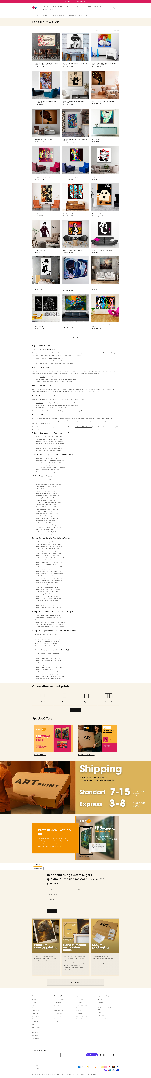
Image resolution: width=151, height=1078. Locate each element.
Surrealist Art (57, 1005)
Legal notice (83, 1074)
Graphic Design (80, 1002)
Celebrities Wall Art (41, 405)
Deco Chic (100, 1012)
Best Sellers (35, 1035)
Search (34, 999)
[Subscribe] (58, 1055)
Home (37, 15)
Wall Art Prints (36, 1027)
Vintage (100, 1005)
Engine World (101, 1015)
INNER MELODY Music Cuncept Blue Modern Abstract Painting (75, 287)
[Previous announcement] (33, 1)
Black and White (102, 1018)
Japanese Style (80, 1019)
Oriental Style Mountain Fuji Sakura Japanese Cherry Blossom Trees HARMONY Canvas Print (46, 64)
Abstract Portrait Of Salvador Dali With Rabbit (73, 250)
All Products (35, 1038)
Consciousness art (80, 999)
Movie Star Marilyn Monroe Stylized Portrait (102, 250)
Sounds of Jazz (66, 325)
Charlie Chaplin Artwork (39, 250)
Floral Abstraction (80, 1008)
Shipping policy (76, 1074)
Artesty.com (38, 1074)
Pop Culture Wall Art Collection (83, 427)
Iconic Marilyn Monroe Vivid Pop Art (71, 177)
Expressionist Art (58, 1010)
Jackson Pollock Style (81, 1005)
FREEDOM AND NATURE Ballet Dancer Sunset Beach (104, 287)
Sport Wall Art (39, 403)
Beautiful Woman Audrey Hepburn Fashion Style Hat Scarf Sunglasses (75, 64)
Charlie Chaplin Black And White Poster (43, 287)
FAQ (33, 1019)
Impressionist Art (58, 1013)
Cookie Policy (35, 1013)
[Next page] (82, 337)
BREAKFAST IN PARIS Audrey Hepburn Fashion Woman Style (73, 102)
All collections (45, 15)
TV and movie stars (52, 361)
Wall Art (34, 1024)
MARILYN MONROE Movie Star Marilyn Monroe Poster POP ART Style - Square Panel (104, 64)
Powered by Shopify (45, 1074)
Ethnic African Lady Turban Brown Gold (43, 139)
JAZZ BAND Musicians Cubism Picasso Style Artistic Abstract (75, 140)
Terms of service (68, 1074)
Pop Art (56, 1021)
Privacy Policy (35, 1010)
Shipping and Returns (37, 1016)
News (33, 1030)
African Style (101, 999)
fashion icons (54, 363)
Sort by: (96, 30)
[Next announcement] (118, 1)
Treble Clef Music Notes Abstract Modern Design (74, 213)
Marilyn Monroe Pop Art (97, 177)
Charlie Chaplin (37, 213)
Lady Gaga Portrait (96, 139)
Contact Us (35, 1008)
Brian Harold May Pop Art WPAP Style (42, 177)
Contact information (92, 1074)
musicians (50, 358)
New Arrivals (35, 1032)
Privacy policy (60, 1074)
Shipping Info (50, 769)
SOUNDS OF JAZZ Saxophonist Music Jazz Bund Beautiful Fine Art (45, 102)
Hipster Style (101, 1002)
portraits (42, 377)
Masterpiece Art (102, 1021)
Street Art (78, 1010)
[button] (110, 8)
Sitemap (34, 1045)
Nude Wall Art (39, 407)
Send (51, 911)
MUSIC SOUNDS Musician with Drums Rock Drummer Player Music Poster (46, 325)
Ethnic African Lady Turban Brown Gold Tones (103, 101)
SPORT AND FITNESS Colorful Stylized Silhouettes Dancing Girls (103, 325)
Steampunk (79, 1013)
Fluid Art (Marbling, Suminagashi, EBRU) (106, 1008)
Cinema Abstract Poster (97, 213)
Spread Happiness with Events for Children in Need (40, 1042)
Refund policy (53, 1074)
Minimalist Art (57, 1008)
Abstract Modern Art (59, 999)
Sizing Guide (75, 710)
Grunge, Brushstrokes (81, 1016)
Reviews (34, 1002)
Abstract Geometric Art (60, 1016)
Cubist (55, 1019)
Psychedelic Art (58, 1002)
